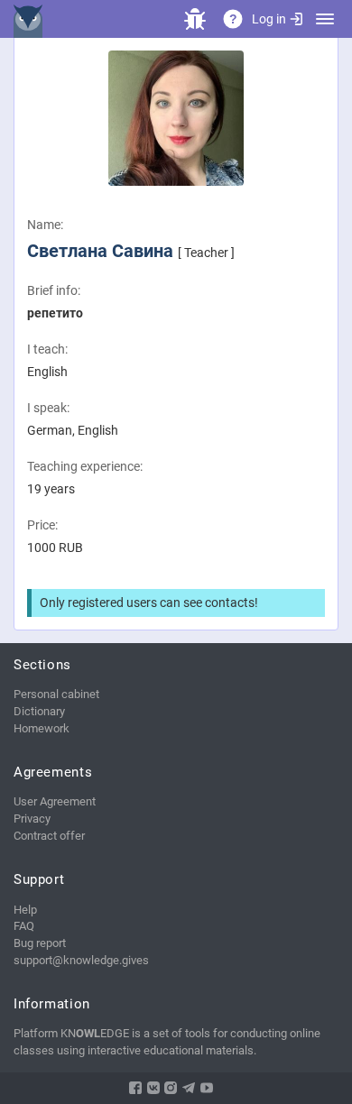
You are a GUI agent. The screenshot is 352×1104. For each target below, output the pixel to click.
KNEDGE (32, 19)
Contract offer (49, 835)
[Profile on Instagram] (170, 1087)
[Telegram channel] (188, 1087)
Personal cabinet (56, 694)
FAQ (24, 926)
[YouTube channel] (206, 1087)
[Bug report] (195, 19)
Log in (269, 19)
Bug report (40, 943)
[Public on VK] (153, 1087)
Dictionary (39, 711)
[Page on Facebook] (135, 1087)
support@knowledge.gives (81, 960)
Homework (41, 728)
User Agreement (55, 801)
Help (25, 909)
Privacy (32, 818)
